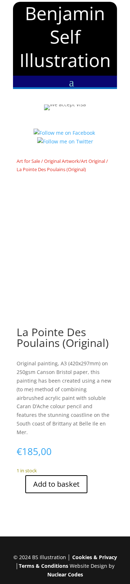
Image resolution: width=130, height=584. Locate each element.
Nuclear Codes (65, 574)
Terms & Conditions (43, 565)
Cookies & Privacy (94, 557)
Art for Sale (28, 161)
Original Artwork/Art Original (74, 161)
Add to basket (56, 484)
